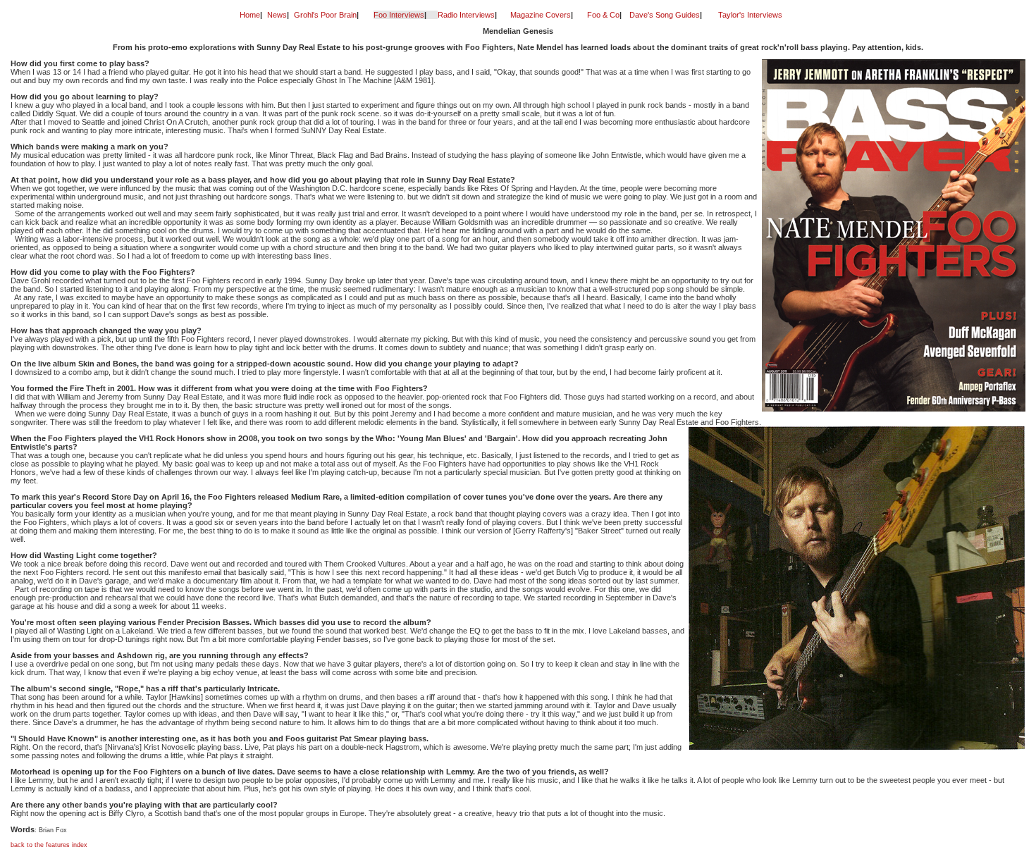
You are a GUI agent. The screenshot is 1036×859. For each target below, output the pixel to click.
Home (250, 15)
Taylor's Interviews (750, 15)
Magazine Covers (540, 15)
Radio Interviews (466, 15)
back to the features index (49, 844)
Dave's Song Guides (664, 15)
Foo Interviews (399, 15)
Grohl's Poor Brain (325, 15)
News (277, 15)
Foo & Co (603, 15)
